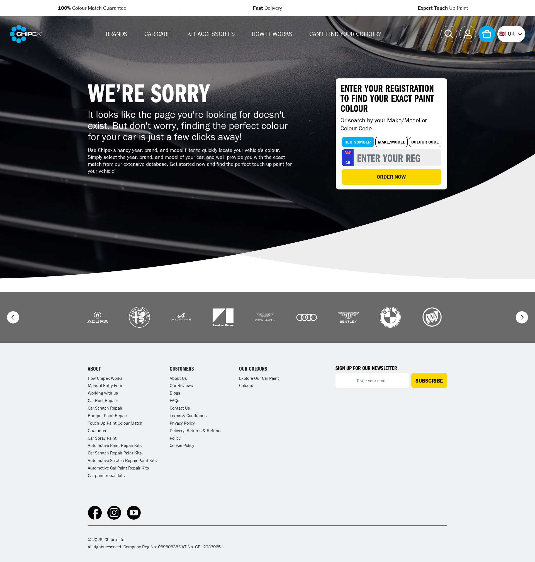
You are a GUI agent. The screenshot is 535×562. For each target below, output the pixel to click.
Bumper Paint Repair (107, 415)
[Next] (522, 317)
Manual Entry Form (105, 385)
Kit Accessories (211, 34)
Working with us (103, 393)
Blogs (175, 393)
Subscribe (429, 380)
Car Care (157, 34)
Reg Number (357, 142)
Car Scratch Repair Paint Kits (115, 453)
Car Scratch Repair (105, 408)
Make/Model (391, 142)
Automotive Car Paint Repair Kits (118, 468)
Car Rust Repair (102, 400)
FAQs (174, 400)
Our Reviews (181, 385)
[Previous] (13, 317)
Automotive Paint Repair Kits (115, 445)
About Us (178, 378)
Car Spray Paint (102, 438)
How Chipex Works (105, 378)
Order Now (391, 176)
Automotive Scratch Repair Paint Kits (122, 460)
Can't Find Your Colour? (345, 34)
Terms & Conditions (188, 415)
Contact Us (180, 408)
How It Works (272, 34)
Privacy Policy (182, 423)
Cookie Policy (182, 445)
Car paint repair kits (106, 475)
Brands (117, 34)
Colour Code (425, 142)
